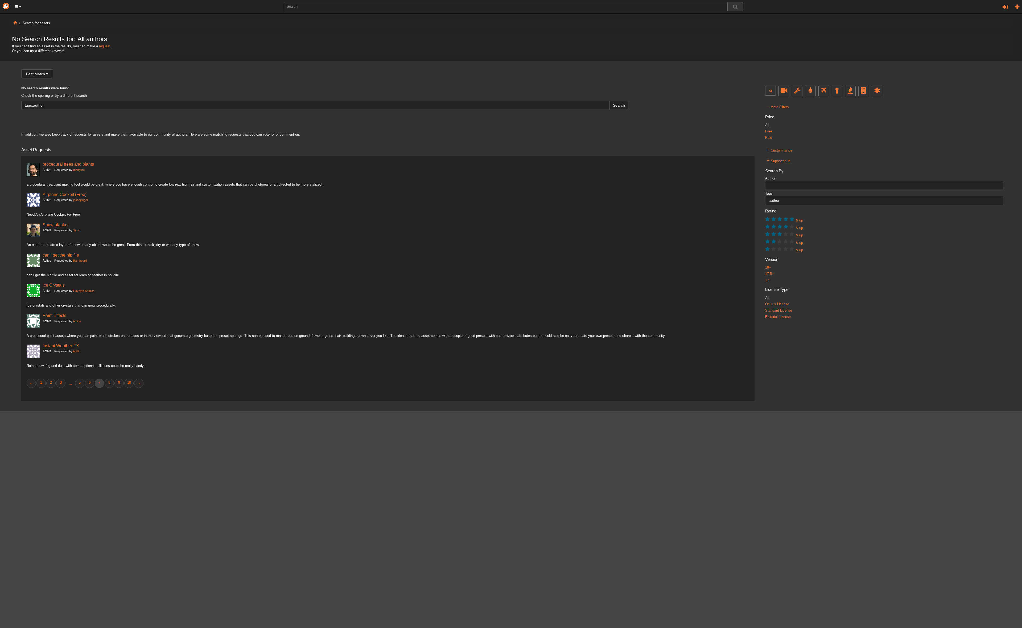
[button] (18, 7)
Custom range (779, 150)
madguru (79, 169)
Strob (76, 230)
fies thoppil (80, 260)
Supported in (778, 160)
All (771, 91)
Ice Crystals (54, 285)
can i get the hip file (61, 255)
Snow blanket (55, 224)
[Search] (735, 6)
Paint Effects (54, 315)
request (104, 46)
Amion (77, 321)
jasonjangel (80, 200)
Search (619, 105)
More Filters (778, 106)
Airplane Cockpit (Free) (64, 194)
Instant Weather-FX (61, 345)
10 (129, 382)
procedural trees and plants (68, 164)
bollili (76, 351)
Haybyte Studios (83, 290)
